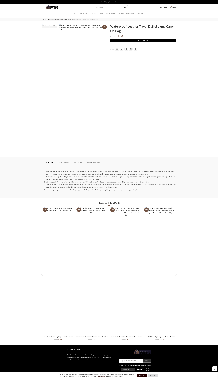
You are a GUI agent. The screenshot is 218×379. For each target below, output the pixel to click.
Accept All (142, 375)
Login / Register (163, 7)
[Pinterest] (126, 49)
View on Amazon (143, 40)
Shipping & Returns (93, 162)
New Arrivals (84, 14)
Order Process (64, 162)
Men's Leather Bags (65, 19)
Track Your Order (128, 369)
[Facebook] (117, 49)
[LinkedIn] (131, 49)
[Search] (125, 7)
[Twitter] (121, 49)
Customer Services (74, 349)
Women (94, 14)
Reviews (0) (78, 162)
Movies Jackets (111, 14)
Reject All (153, 375)
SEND (146, 360)
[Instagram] (149, 369)
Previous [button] (45, 27)
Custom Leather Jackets (126, 14)
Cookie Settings (101, 376)
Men (75, 14)
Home (45, 19)
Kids (101, 14)
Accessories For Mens (53, 19)
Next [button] (53, 27)
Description (49, 162)
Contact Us (141, 14)
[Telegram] (135, 49)
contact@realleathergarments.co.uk (140, 365)
